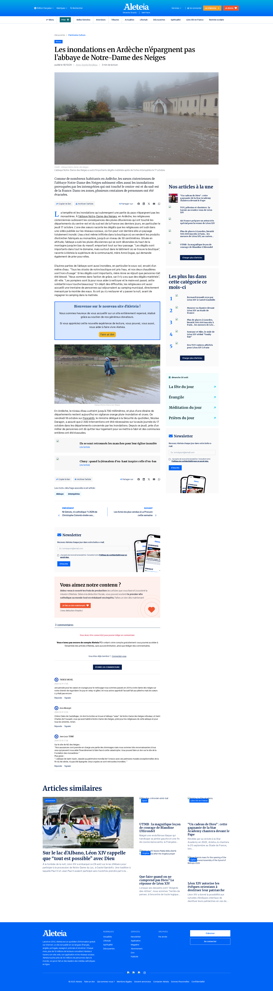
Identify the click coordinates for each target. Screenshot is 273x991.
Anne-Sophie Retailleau (87, 64)
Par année (162, 936)
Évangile (176, 397)
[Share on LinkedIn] (144, 204)
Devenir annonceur (142, 981)
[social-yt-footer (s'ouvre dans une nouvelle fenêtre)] (128, 972)
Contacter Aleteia (161, 981)
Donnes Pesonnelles (180, 981)
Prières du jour (181, 418)
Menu (51, 19)
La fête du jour (181, 387)
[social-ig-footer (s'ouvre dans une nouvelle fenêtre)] (144, 972)
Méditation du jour (185, 407)
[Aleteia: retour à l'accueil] (136, 6)
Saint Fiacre (146, 13)
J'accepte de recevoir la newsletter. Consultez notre (93, 556)
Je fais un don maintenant (73, 605)
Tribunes (115, 19)
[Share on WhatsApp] (159, 204)
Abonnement (136, 948)
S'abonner (210, 933)
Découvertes (159, 19)
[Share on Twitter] (149, 204)
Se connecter (195, 8)
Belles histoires (83, 19)
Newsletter (136, 936)
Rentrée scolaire (216, 19)
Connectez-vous (119, 656)
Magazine (135, 944)
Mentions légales (124, 981)
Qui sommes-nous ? (106, 981)
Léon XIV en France (194, 19)
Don (133, 952)
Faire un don (107, 334)
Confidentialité (198, 981)
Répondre (58, 698)
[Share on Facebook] (138, 204)
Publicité (134, 956)
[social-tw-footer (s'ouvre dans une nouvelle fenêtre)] (139, 972)
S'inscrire (64, 563)
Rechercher (78, 8)
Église (193, 859)
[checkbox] (58, 555)
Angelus (145, 853)
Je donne (229, 8)
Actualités (129, 19)
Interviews (101, 19)
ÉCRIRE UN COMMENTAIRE (107, 667)
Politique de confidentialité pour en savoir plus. (190, 461)
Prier (63, 19)
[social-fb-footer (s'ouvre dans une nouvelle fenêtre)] (134, 972)
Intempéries (74, 494)
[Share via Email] (154, 204)
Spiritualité (176, 19)
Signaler (67, 698)
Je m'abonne (210, 8)
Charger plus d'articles (192, 257)
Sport (144, 800)
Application (136, 940)
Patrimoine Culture (76, 35)
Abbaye (60, 494)
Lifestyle (144, 19)
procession (50, 800)
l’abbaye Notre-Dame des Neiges (97, 216)
